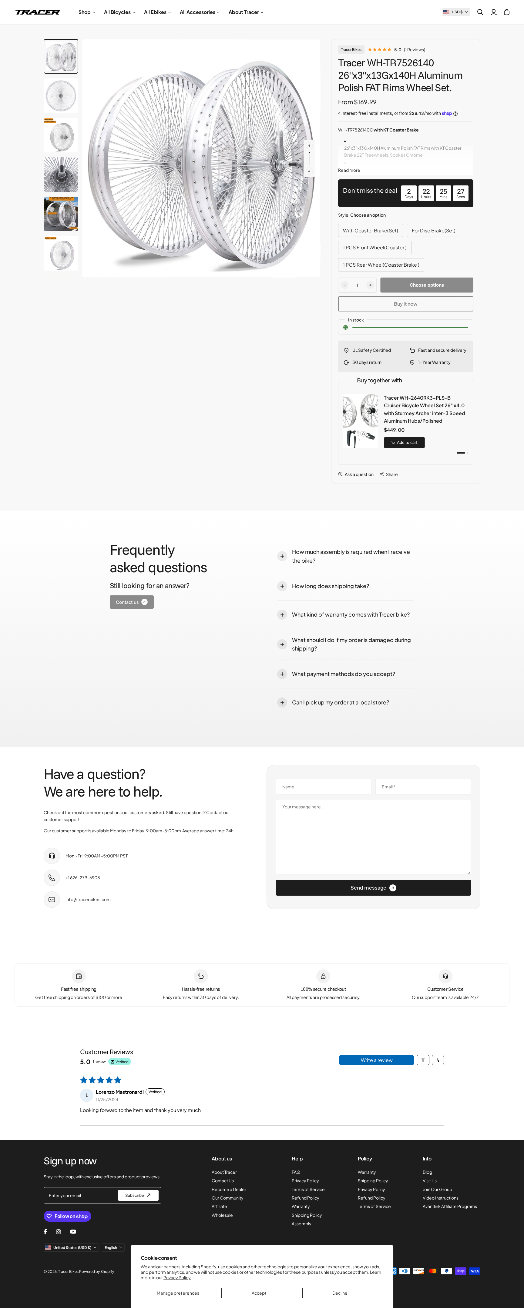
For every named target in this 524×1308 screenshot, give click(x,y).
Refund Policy (305, 1197)
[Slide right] (309, 171)
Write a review (377, 1060)
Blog (427, 1172)
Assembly (301, 1223)
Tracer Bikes (351, 49)
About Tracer (224, 1172)
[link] (132, 602)
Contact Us (223, 1180)
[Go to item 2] (467, 453)
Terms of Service (308, 1189)
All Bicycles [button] (117, 12)
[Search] (480, 12)
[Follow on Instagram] (58, 1231)
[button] (456, 12)
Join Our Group (437, 1189)
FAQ (296, 1172)
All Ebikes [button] (155, 12)
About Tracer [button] (244, 12)
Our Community (228, 1197)
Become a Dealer (229, 1189)
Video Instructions (440, 1197)
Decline (340, 1293)
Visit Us (430, 1180)
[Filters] (423, 1060)
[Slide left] (309, 145)
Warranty (301, 1206)
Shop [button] (85, 12)
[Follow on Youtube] (73, 1231)
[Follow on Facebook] (45, 1231)
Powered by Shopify (96, 1271)
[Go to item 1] (461, 453)
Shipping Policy (307, 1215)
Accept (259, 1293)
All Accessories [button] (197, 12)
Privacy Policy (177, 1277)
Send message (368, 887)
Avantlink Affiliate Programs (450, 1206)
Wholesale (222, 1215)
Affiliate (219, 1206)
